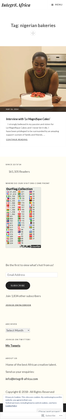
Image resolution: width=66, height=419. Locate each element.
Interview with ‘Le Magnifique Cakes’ (28, 119)
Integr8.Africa (16, 5)
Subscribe (18, 285)
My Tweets (13, 345)
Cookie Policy (11, 406)
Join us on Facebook (18, 305)
